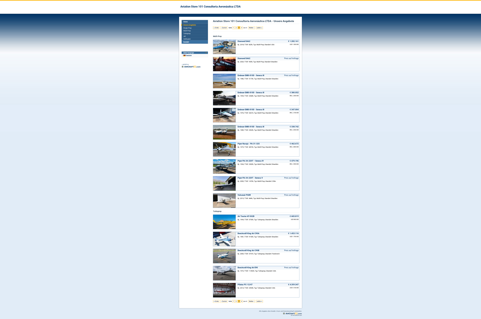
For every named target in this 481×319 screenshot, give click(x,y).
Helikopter (187, 39)
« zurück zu (185, 64)
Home (185, 22)
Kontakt (186, 42)
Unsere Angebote (189, 25)
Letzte (259, 28)
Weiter (251, 28)
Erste (217, 28)
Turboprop (187, 33)
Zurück (224, 28)
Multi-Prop (187, 31)
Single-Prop (187, 28)
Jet (184, 36)
